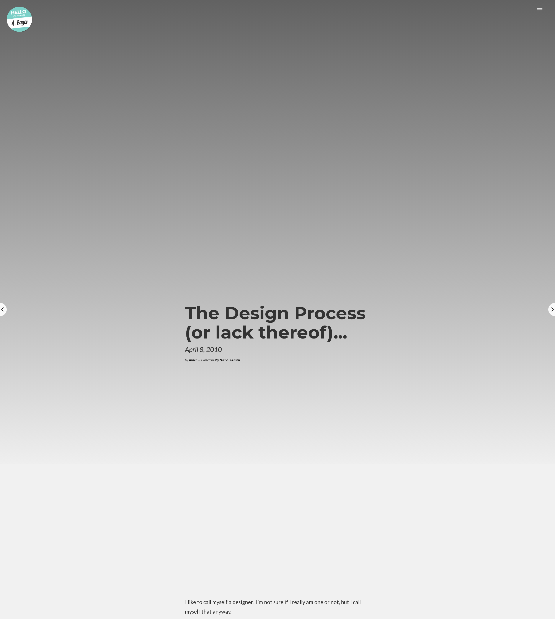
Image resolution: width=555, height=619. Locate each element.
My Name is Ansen (227, 360)
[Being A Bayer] (20, 31)
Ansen (193, 360)
